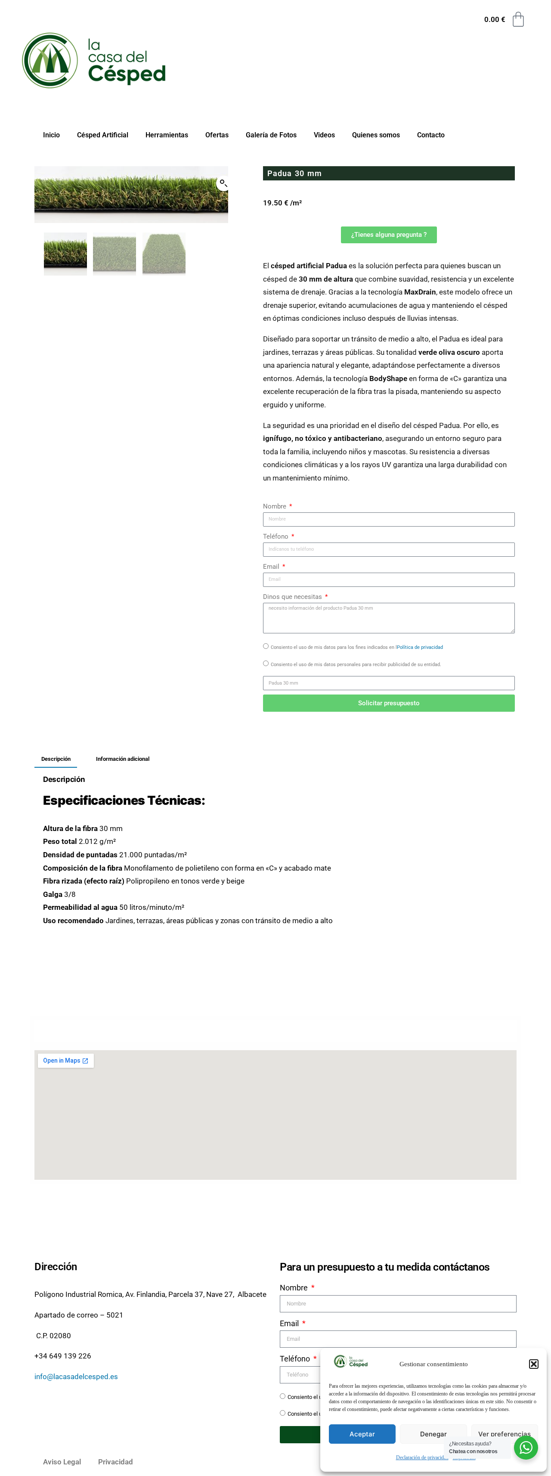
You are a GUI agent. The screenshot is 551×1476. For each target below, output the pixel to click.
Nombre (275, 506)
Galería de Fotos (271, 135)
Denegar (433, 1434)
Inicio (51, 135)
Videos (324, 135)
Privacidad (115, 1461)
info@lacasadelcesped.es (76, 1376)
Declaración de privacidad (422, 1457)
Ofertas (217, 135)
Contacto (431, 135)
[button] (533, 1364)
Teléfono (276, 536)
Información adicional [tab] (122, 759)
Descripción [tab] (56, 759)
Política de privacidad (420, 647)
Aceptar (362, 1434)
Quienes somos (376, 135)
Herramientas (166, 135)
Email (272, 567)
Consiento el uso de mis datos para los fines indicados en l (357, 647)
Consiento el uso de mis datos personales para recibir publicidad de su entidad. (356, 664)
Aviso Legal (62, 1461)
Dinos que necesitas (293, 597)
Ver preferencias (504, 1434)
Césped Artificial (102, 135)
